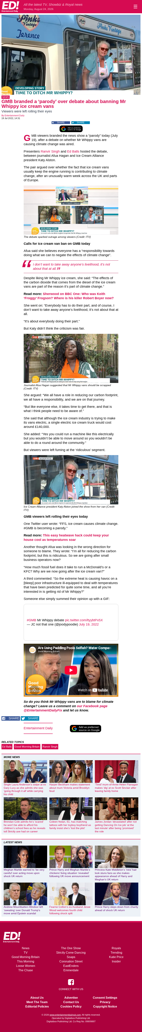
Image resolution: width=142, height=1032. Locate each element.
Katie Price (116, 957)
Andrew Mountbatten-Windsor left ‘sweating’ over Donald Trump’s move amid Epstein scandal (23, 910)
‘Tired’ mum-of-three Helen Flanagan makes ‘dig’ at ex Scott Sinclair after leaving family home (116, 787)
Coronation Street (70, 961)
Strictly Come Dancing (71, 952)
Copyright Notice (105, 1006)
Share (61, 122)
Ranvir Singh (50, 151)
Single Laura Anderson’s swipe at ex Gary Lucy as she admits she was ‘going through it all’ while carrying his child (25, 789)
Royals (116, 948)
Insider (116, 961)
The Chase (25, 970)
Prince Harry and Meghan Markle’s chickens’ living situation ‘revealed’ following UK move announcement (69, 873)
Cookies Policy (71, 1006)
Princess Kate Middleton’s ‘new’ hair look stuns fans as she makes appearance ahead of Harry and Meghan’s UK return (116, 874)
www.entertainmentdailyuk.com (65, 1015)
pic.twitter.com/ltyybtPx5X (84, 620)
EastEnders (71, 965)
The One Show (71, 948)
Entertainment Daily (14, 115)
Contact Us (71, 1002)
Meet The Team (37, 1002)
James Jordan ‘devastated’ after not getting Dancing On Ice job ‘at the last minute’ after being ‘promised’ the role (116, 826)
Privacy (105, 1002)
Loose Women (25, 965)
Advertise (71, 997)
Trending (116, 952)
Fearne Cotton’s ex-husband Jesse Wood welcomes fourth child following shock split (69, 910)
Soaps (71, 957)
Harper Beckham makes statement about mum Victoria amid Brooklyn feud (69, 787)
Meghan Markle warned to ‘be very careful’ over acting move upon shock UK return (24, 873)
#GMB (31, 620)
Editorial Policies (37, 1006)
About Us (37, 997)
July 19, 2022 (89, 624)
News (5, 97)
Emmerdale (71, 970)
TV (26, 952)
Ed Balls (73, 151)
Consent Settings (105, 997)
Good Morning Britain (27, 746)
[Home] (10, 7)
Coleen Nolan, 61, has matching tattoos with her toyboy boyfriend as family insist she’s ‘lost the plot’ (70, 825)
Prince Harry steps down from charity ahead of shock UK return (116, 908)
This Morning (25, 961)
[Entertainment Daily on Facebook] (71, 981)
